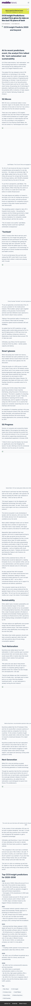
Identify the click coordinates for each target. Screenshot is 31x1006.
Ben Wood (6, 989)
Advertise (14, 1003)
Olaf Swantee (6, 998)
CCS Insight (14, 989)
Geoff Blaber (17, 992)
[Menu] (28, 2)
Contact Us (7, 1003)
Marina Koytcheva (17, 995)
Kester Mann (6, 995)
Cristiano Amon (7, 992)
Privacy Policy (23, 1003)
